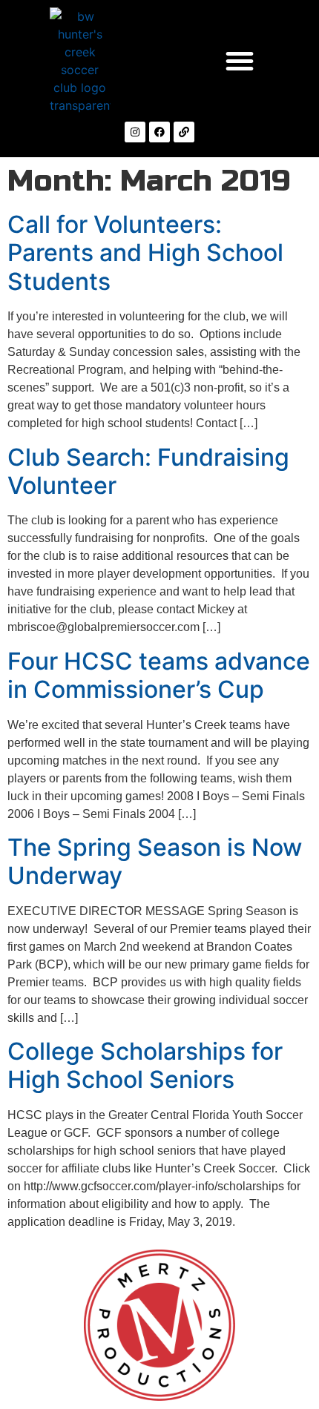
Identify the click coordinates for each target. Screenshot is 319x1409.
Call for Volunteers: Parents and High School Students (145, 253)
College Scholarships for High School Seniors (145, 1065)
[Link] (184, 132)
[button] (239, 61)
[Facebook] (159, 132)
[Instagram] (135, 132)
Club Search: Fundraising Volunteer (148, 471)
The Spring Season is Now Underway (154, 861)
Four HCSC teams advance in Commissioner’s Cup (158, 675)
